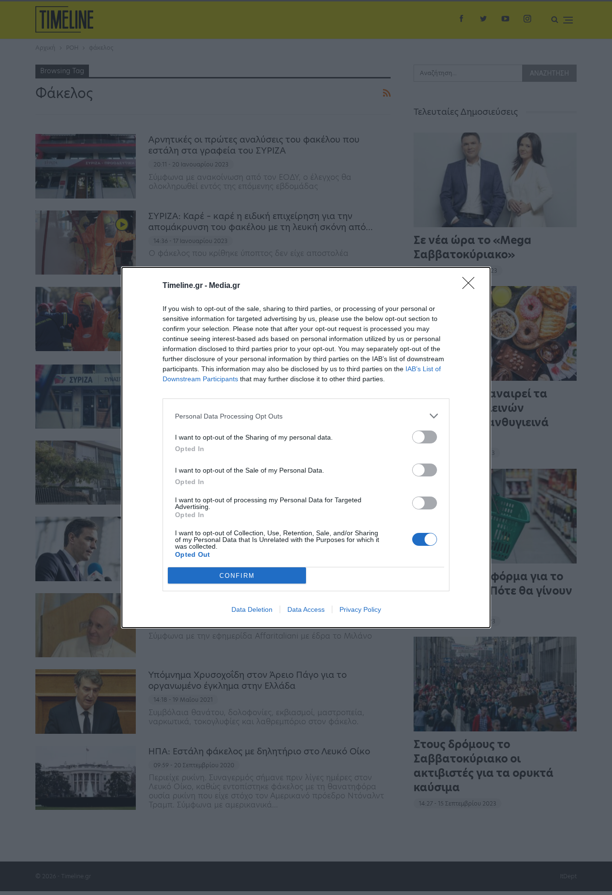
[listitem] (306, 416)
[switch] (424, 437)
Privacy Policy (360, 609)
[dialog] (306, 447)
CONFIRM (237, 575)
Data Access (306, 609)
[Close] (471, 286)
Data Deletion (252, 609)
